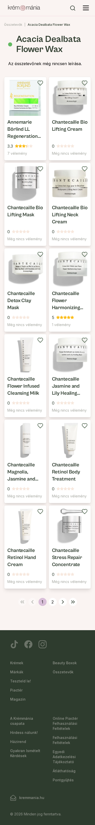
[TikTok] (14, 644)
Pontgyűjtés (63, 780)
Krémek (16, 663)
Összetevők (13, 24)
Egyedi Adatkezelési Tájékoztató (64, 757)
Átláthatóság (64, 771)
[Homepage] (24, 8)
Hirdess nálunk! (24, 732)
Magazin (18, 699)
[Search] (73, 8)
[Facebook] (28, 644)
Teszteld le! (20, 681)
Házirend (18, 741)
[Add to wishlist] (40, 83)
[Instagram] (43, 644)
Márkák (16, 672)
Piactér (16, 690)
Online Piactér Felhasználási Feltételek (65, 723)
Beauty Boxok (65, 663)
